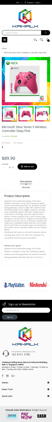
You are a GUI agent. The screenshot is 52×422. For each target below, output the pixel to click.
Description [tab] (26, 181)
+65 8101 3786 (20, 354)
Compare (19, 143)
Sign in (38, 2)
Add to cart (29, 166)
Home (4, 48)
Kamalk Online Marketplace (19, 410)
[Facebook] (2, 147)
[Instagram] (7, 375)
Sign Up (10, 317)
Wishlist (7, 143)
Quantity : (5, 164)
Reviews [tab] (26, 187)
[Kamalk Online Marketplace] (26, 18)
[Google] (13, 375)
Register (30, 2)
